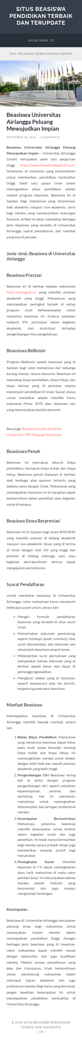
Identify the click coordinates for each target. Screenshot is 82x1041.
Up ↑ (43, 1032)
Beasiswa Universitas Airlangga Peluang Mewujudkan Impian (34, 121)
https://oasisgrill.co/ (22, 292)
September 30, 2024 (21, 137)
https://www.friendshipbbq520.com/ (47, 165)
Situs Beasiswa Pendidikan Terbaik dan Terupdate (41, 15)
